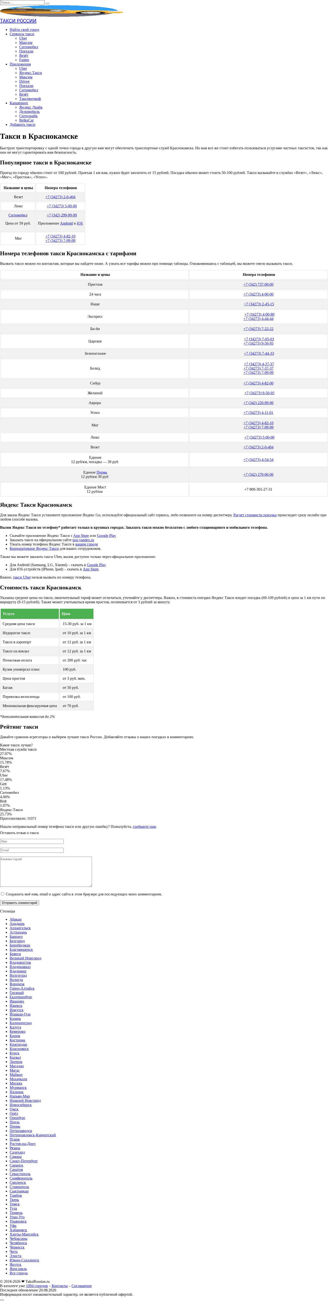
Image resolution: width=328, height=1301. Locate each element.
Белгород (17, 941)
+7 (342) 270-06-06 (258, 474)
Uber (23, 38)
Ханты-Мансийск (24, 1234)
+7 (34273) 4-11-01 (258, 413)
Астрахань (18, 932)
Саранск (16, 1165)
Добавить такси (22, 124)
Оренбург (17, 1118)
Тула (13, 1208)
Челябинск (18, 1243)
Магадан (17, 1066)
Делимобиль (29, 112)
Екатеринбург (21, 997)
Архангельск (20, 928)
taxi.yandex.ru (83, 540)
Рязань (15, 1148)
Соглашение (82, 1286)
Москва (16, 1083)
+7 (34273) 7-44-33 (259, 353)
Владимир (18, 971)
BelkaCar (26, 120)
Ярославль (18, 1269)
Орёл (14, 1113)
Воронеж (17, 984)
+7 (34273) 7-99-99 (60, 240)
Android (66, 223)
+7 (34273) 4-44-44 (258, 319)
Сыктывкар (19, 1191)
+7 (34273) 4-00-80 (259, 314)
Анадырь (17, 924)
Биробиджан (20, 945)
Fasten (24, 60)
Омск (14, 1109)
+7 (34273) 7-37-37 (258, 368)
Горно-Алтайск (22, 988)
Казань (15, 1018)
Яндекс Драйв (31, 107)
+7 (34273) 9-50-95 (259, 393)
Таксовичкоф (30, 99)
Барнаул (16, 937)
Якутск (15, 1264)
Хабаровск (18, 1230)
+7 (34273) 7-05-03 (259, 339)
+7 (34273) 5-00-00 (62, 206)
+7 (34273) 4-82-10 (60, 236)
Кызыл (15, 1057)
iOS (80, 223)
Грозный (17, 993)
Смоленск (18, 1182)
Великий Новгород (25, 958)
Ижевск (16, 1006)
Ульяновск (18, 1221)
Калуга (15, 1027)
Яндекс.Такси (30, 73)
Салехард (17, 1152)
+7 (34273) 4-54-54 (258, 460)
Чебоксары (18, 1239)
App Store (81, 536)
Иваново (17, 1001)
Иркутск (17, 1010)
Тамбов (16, 1195)
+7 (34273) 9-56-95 (258, 343)
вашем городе (86, 544)
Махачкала (18, 1079)
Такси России (18, 21)
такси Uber (22, 577)
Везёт (23, 55)
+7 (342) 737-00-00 (258, 284)
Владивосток (20, 962)
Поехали (26, 51)
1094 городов (37, 1286)
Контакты (60, 1286)
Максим (25, 43)
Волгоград (18, 975)
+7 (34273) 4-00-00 (258, 294)
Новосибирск (21, 1105)
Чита (14, 1251)
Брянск (15, 954)
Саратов (16, 1169)
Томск (15, 1204)
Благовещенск (21, 949)
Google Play (106, 536)
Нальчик (17, 1092)
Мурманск (18, 1088)
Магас (15, 1070)
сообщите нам (144, 827)
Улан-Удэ (17, 1217)
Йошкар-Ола (20, 1014)
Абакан (16, 919)
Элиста (15, 1256)
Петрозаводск (21, 1131)
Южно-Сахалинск (24, 1260)
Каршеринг (19, 103)
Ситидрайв (28, 116)
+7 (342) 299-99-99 (62, 215)
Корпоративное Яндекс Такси (34, 548)
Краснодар (18, 1044)
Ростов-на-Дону (23, 1144)
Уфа (13, 1226)
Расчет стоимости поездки (255, 515)
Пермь (102, 472)
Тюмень (16, 1213)
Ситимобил (28, 47)
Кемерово (17, 1031)
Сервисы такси (22, 34)
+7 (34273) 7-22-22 (258, 329)
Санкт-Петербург (24, 1161)
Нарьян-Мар (20, 1096)
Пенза (14, 1122)
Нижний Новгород (25, 1100)
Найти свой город (24, 30)
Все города (19, 1273)
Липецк (16, 1062)
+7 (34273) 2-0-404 (60, 197)
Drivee (24, 81)
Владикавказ (20, 967)
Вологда (16, 980)
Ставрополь (19, 1187)
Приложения (20, 64)
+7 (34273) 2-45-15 (259, 304)
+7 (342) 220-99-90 (258, 403)
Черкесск (17, 1247)
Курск (14, 1053)
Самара (16, 1157)
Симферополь (21, 1178)
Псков (15, 1139)
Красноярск (19, 1049)
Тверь (14, 1200)
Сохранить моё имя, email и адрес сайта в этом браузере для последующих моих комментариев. (84, 894)
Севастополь (20, 1174)
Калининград (21, 1023)
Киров (15, 1036)
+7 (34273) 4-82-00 (258, 383)
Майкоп (16, 1075)
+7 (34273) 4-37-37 (259, 364)
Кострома (17, 1040)
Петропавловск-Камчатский (33, 1135)
